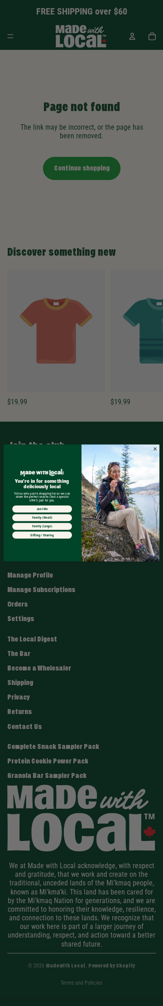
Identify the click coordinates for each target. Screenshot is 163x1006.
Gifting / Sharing (41, 535)
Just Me (42, 509)
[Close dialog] (155, 449)
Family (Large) (42, 526)
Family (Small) (42, 518)
